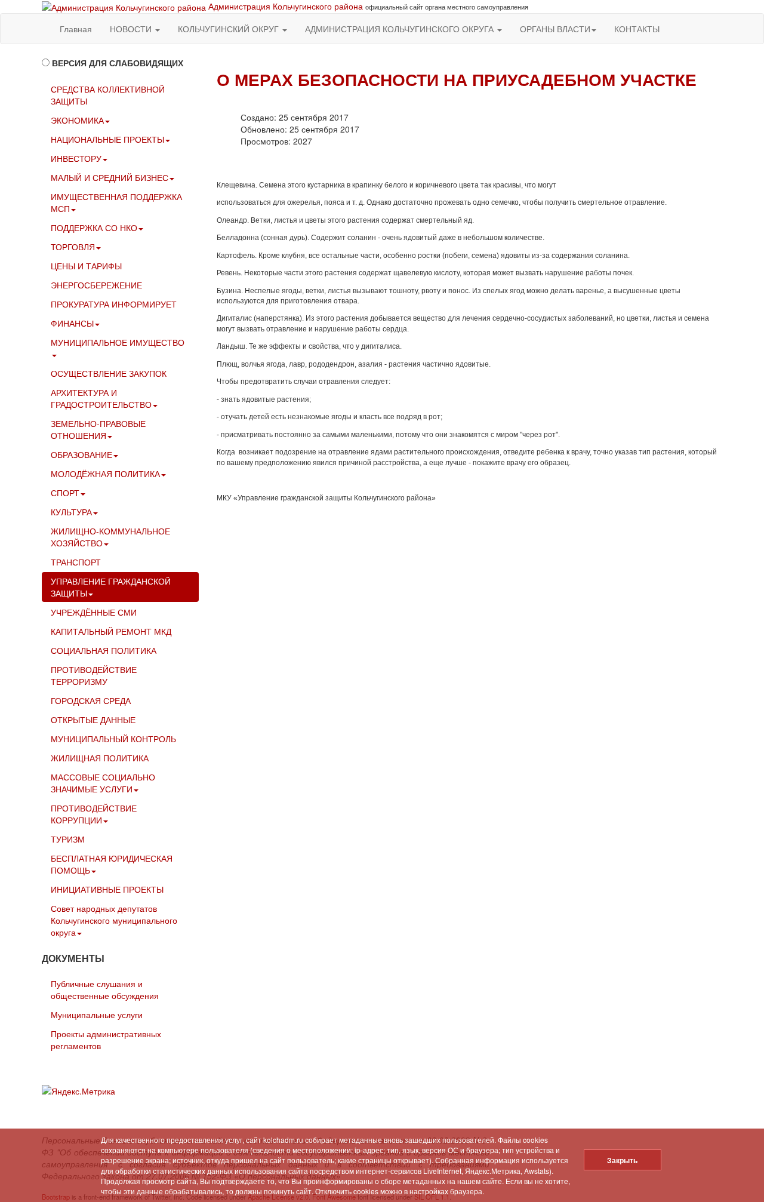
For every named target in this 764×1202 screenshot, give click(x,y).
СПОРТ (65, 493)
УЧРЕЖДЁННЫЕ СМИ (94, 612)
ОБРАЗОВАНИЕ (81, 454)
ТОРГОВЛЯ (73, 247)
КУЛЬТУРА (71, 512)
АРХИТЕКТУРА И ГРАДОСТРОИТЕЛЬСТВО (101, 398)
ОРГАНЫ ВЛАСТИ (555, 29)
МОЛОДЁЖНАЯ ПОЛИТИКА (105, 473)
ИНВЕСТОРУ (76, 158)
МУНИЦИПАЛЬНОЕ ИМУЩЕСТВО (117, 342)
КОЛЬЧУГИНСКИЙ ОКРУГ (229, 29)
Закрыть (622, 1160)
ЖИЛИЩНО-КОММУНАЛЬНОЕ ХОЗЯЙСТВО (110, 537)
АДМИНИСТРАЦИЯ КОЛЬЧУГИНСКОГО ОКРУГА (400, 29)
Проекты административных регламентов (106, 1040)
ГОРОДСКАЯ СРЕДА (91, 700)
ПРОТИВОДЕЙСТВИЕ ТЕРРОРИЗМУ (94, 675)
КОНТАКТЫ (637, 29)
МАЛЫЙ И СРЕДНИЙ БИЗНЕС (109, 177)
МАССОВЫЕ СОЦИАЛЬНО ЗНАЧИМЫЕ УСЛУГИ (103, 783)
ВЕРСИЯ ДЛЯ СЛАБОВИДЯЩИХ (117, 63)
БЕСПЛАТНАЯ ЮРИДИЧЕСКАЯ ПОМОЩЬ (111, 864)
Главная (76, 29)
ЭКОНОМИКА (77, 120)
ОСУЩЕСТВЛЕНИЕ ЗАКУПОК (109, 373)
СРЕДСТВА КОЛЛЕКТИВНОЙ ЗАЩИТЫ (108, 95)
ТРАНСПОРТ (76, 562)
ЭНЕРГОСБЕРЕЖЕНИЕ (96, 285)
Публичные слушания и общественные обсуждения (105, 989)
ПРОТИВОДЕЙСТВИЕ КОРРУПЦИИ (94, 814)
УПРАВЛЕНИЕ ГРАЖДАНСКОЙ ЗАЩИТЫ (111, 587)
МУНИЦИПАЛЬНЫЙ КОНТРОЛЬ (113, 739)
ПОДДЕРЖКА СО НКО (94, 227)
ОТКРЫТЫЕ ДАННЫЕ (93, 719)
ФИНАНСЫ (72, 323)
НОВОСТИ (132, 29)
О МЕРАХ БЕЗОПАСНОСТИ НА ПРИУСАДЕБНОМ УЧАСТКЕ (457, 79)
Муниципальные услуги (97, 1014)
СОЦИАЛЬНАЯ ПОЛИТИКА (103, 650)
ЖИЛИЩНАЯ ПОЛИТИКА (100, 758)
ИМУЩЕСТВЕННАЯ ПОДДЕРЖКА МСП (116, 202)
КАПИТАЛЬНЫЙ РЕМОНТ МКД (111, 631)
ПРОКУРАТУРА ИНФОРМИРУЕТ (114, 304)
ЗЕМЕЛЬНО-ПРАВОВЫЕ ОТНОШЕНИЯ (98, 429)
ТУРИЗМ (68, 839)
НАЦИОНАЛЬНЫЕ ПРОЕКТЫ (107, 139)
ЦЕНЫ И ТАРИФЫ (86, 266)
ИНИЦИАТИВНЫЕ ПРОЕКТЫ (107, 889)
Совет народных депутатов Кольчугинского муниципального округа (114, 920)
